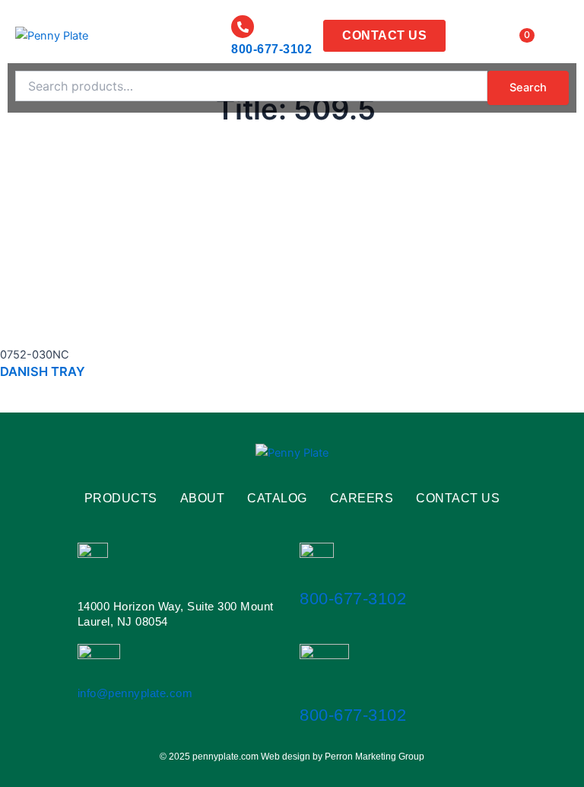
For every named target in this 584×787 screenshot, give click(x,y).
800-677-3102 (271, 49)
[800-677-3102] (242, 26)
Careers (362, 498)
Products (120, 498)
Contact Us (458, 498)
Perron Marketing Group (374, 756)
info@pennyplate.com (135, 693)
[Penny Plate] (51, 35)
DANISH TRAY (42, 371)
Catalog (277, 498)
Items (508, 35)
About (202, 498)
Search (528, 87)
